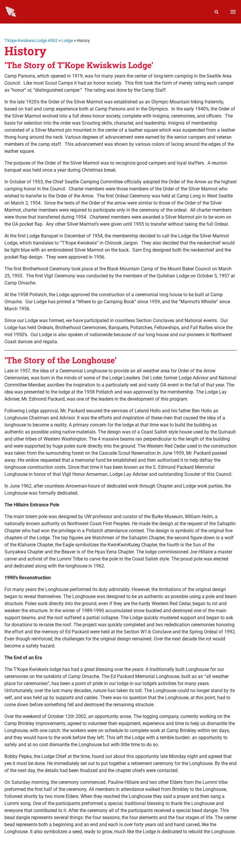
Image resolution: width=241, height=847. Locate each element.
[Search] (216, 11)
